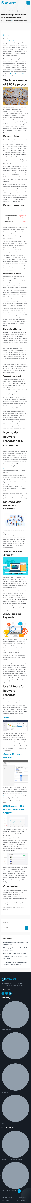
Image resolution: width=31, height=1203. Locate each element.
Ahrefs (7, 717)
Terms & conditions (21, 1200)
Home (2, 20)
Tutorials (14, 10)
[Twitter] (10, 993)
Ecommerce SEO (6, 10)
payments (6, 468)
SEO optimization (14, 41)
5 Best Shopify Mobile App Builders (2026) (14, 953)
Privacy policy (5, 1200)
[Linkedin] (6, 993)
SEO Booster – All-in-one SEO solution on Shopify (14, 809)
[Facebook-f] (3, 993)
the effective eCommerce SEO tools (17, 73)
